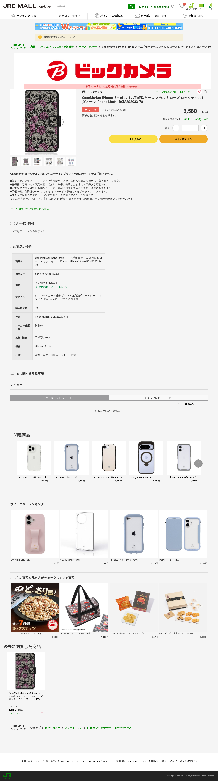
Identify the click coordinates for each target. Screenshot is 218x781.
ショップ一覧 (41, 761)
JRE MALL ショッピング (18, 47)
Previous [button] (25, 122)
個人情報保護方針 (189, 761)
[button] (198, 463)
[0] (181, 6)
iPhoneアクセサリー (99, 727)
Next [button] (61, 122)
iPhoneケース (123, 727)
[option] (43, 122)
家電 (33, 46)
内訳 (206, 119)
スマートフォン (74, 727)
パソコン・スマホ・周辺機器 (57, 46)
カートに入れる (133, 139)
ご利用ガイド (26, 761)
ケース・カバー (88, 46)
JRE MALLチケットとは (100, 761)
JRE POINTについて (76, 761)
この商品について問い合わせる (178, 91)
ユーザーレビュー (59, 398)
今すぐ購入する (183, 139)
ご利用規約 (119, 761)
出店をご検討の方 (169, 761)
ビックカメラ (52, 727)
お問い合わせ (57, 761)
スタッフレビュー (158, 398)
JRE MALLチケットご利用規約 (143, 761)
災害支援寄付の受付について (59, 37)
